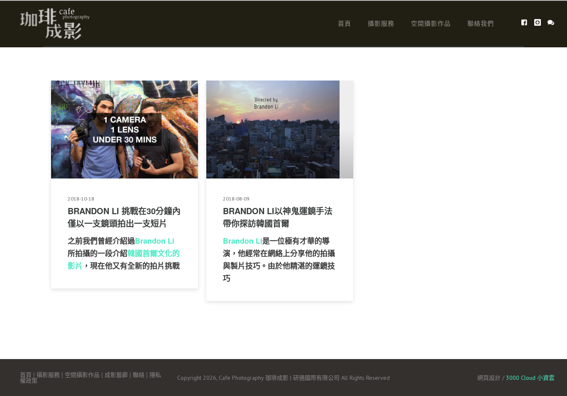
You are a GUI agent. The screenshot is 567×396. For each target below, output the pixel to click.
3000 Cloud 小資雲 (530, 377)
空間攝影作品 (431, 23)
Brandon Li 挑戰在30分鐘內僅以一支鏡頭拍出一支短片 (124, 217)
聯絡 (138, 374)
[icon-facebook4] (526, 22)
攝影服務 (381, 23)
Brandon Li (154, 240)
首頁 (344, 23)
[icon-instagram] (539, 22)
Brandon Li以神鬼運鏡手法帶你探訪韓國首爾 (277, 217)
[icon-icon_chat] (551, 22)
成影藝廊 (116, 374)
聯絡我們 (480, 23)
